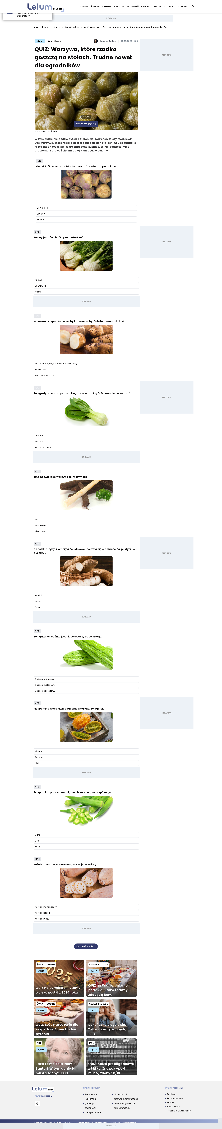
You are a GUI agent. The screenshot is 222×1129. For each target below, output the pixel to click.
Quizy (57, 27)
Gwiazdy (156, 6)
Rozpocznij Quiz (86, 124)
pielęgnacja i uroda (113, 6)
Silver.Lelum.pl (41, 27)
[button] (220, 1120)
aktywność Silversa (138, 6)
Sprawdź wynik (86, 946)
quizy (184, 6)
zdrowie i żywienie (90, 6)
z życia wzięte (171, 6)
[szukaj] (193, 6)
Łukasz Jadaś (108, 41)
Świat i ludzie (72, 27)
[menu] (37, 1103)
